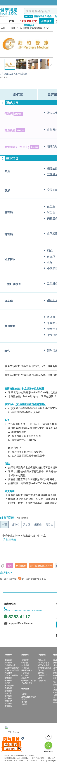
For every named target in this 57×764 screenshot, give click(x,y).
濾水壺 (41, 670)
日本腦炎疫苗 (26, 683)
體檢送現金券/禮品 (43, 16)
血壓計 (24, 694)
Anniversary (32, 760)
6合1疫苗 (25, 675)
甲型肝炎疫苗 (26, 670)
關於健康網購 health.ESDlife (16, 758)
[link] (12, 731)
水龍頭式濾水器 (44, 667)
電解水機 (42, 680)
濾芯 (40, 677)
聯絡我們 (51, 758)
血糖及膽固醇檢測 (28, 696)
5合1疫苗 (25, 672)
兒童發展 (8, 703)
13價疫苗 (25, 667)
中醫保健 (8, 700)
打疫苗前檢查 (10, 665)
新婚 (21, 760)
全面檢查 (8, 660)
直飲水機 (42, 660)
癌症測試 (8, 688)
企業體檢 (8, 706)
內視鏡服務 (9, 685)
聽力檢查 (8, 698)
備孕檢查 (8, 680)
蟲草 (55, 667)
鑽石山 (38, 524)
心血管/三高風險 (11, 675)
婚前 (9, 565)
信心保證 (21, 565)
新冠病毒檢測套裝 (12, 670)
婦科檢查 (8, 662)
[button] (51, 64)
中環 (4, 524)
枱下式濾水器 (43, 665)
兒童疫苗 (25, 660)
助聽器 (24, 704)
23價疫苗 (25, 665)
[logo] (9, 16)
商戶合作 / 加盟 (38, 758)
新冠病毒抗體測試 (12, 667)
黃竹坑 (49, 524)
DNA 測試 (9, 693)
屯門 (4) (15, 524)
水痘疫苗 (25, 677)
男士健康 (8, 672)
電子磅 (24, 701)
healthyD (52, 760)
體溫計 (24, 699)
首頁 (11, 21)
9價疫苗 (24, 662)
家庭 (42, 760)
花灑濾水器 (42, 675)
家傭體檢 (8, 690)
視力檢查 (8, 695)
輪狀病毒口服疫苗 (28, 680)
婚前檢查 (8, 677)
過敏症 (7, 683)
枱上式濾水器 (43, 662)
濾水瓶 (41, 672)
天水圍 (26, 524)
